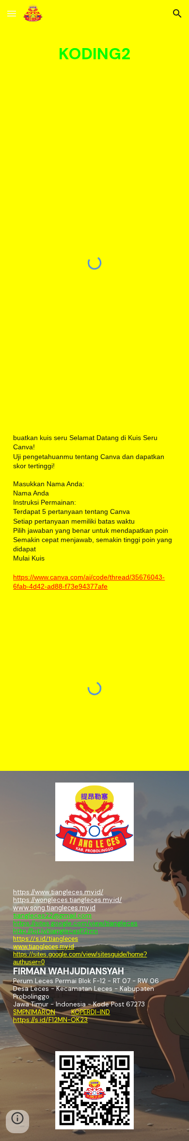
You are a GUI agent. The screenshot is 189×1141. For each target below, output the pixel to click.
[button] (11, 13)
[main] (94, 54)
